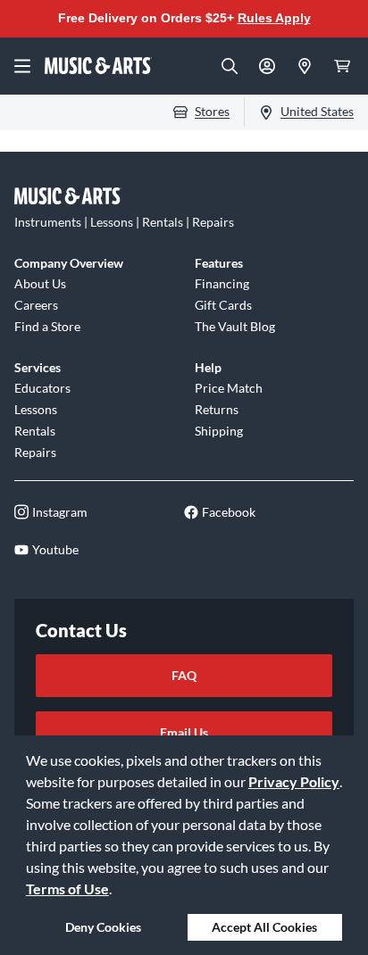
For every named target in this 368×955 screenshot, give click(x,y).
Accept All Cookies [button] (264, 926)
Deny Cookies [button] (103, 926)
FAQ (184, 675)
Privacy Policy (293, 781)
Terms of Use (67, 888)
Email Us (184, 732)
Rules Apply (274, 18)
